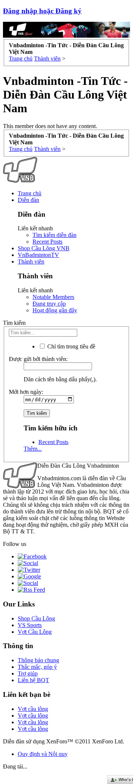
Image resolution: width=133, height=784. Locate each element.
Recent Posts (47, 241)
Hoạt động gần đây (55, 310)
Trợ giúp (28, 673)
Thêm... (33, 449)
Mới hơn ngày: (26, 392)
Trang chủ (29, 193)
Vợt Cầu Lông (35, 632)
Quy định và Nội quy (43, 754)
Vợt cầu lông (33, 709)
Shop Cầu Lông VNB (43, 248)
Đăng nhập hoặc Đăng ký (42, 11)
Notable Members (53, 297)
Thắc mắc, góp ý (37, 667)
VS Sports (30, 625)
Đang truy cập (49, 303)
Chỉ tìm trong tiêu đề (70, 346)
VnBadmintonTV (38, 255)
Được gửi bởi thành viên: (38, 359)
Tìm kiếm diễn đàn (54, 235)
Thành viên (31, 261)
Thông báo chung (38, 660)
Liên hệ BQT (33, 680)
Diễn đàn (28, 200)
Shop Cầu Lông (36, 618)
